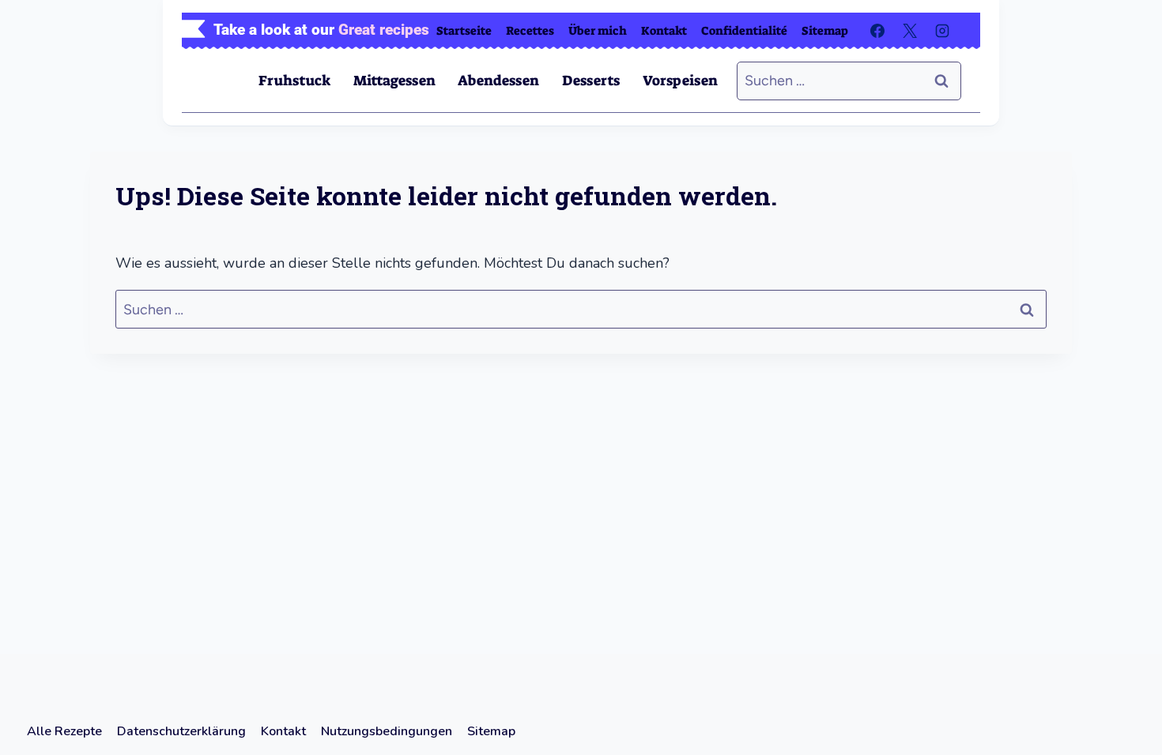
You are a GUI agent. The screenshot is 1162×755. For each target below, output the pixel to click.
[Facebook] (877, 31)
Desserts (591, 80)
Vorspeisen (680, 80)
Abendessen (498, 80)
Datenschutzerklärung (181, 731)
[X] (910, 31)
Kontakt (664, 31)
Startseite (464, 31)
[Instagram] (942, 31)
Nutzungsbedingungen (386, 731)
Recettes (530, 31)
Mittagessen (394, 80)
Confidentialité (744, 31)
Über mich (597, 31)
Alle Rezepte (64, 731)
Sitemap (825, 31)
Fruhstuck (294, 80)
